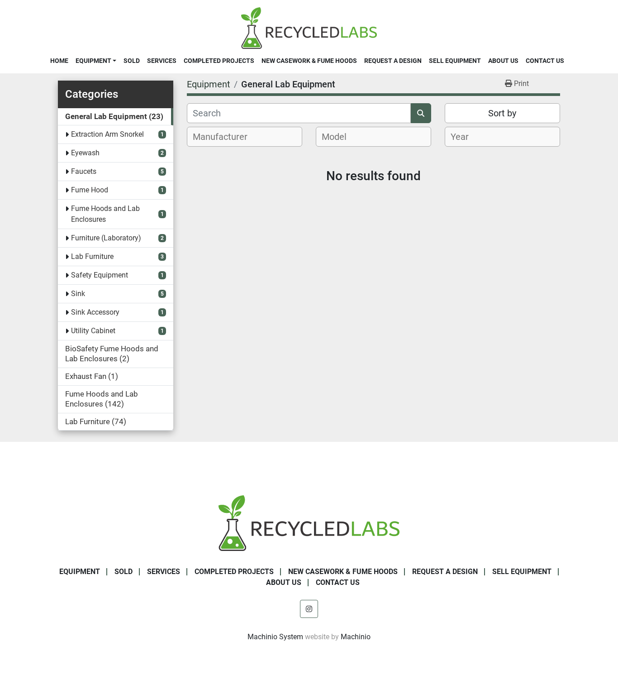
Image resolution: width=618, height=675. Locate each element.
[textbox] (225, 137)
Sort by (502, 113)
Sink (78, 293)
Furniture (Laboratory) (106, 238)
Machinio (356, 636)
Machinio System (275, 636)
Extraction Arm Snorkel (107, 134)
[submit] (421, 113)
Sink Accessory (95, 312)
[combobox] (244, 137)
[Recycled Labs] (309, 522)
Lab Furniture (92, 256)
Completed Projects (219, 60)
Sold (132, 60)
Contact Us (545, 60)
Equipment (93, 60)
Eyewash (85, 152)
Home (59, 60)
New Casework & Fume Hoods (309, 60)
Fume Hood (89, 190)
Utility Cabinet (93, 330)
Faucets (83, 171)
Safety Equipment (99, 275)
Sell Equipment (455, 60)
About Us (503, 60)
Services (161, 60)
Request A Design (393, 60)
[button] (96, 60)
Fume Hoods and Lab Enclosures (105, 214)
